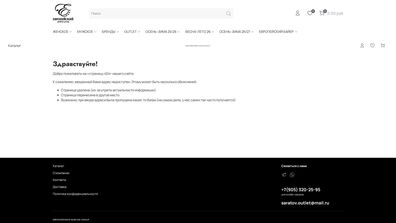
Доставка (59, 187)
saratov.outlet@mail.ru (305, 203)
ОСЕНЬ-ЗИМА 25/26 (161, 31)
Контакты (59, 180)
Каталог (58, 166)
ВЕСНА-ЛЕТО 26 (198, 31)
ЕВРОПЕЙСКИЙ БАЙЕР (276, 31)
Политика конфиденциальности (75, 194)
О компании (61, 173)
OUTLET (130, 31)
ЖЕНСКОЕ (60, 31)
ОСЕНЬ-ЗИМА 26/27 (234, 31)
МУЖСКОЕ (85, 31)
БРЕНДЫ (108, 31)
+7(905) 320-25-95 (300, 189)
